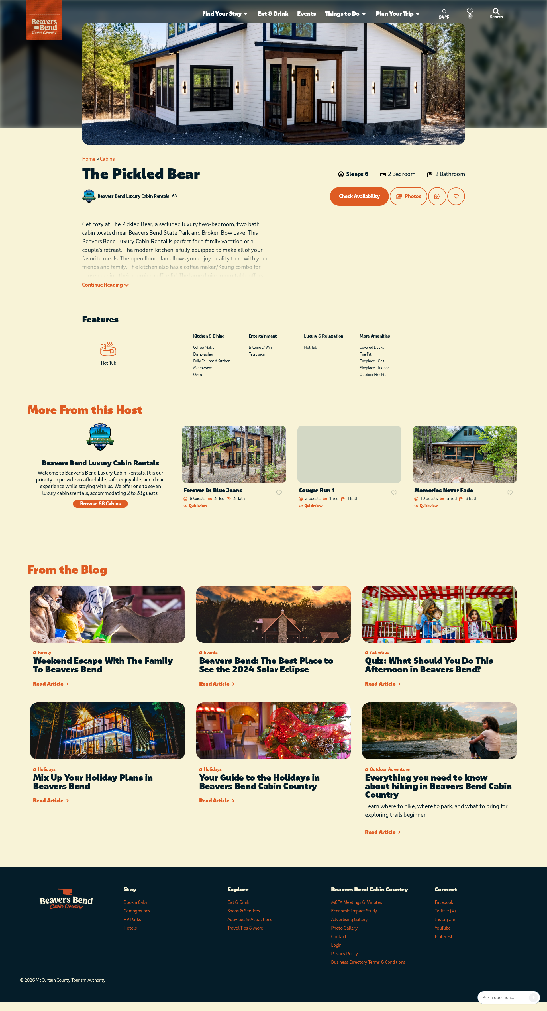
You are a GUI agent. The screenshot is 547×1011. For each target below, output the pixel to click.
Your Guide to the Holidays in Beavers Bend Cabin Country (259, 782)
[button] (408, 196)
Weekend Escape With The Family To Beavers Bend (103, 665)
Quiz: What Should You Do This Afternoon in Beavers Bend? (429, 665)
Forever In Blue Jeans (212, 490)
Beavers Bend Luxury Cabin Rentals (133, 196)
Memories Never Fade (443, 490)
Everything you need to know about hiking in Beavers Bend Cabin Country (438, 786)
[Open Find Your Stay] (245, 14)
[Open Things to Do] (364, 14)
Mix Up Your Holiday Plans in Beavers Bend (93, 782)
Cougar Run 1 (316, 490)
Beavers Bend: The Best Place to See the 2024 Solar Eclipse (266, 665)
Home (88, 159)
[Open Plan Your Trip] (418, 14)
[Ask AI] (533, 997)
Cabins (107, 159)
